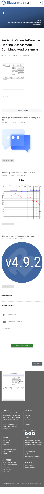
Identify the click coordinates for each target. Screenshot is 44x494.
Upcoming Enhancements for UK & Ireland (18, 173)
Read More (6, 160)
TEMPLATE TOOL (7, 469)
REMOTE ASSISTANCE (8, 451)
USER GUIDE (6, 442)
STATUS (5, 447)
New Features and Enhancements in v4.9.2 (19, 236)
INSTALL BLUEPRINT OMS (9, 462)
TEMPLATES (6, 471)
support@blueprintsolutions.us (32, 456)
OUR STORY (28, 413)
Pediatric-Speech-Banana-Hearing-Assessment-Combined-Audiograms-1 (21, 44)
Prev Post (37, 363)
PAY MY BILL (6, 467)
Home (39, 20)
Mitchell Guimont (22, 55)
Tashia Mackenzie (21, 238)
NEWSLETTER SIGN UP (31, 422)
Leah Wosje (21, 122)
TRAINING (5, 453)
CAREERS (27, 419)
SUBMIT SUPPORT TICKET (9, 449)
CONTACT (27, 424)
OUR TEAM (27, 415)
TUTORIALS (6, 444)
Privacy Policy (37, 483)
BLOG (26, 417)
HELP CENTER (6, 440)
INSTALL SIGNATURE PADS (10, 465)
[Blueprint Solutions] (16, 2)
